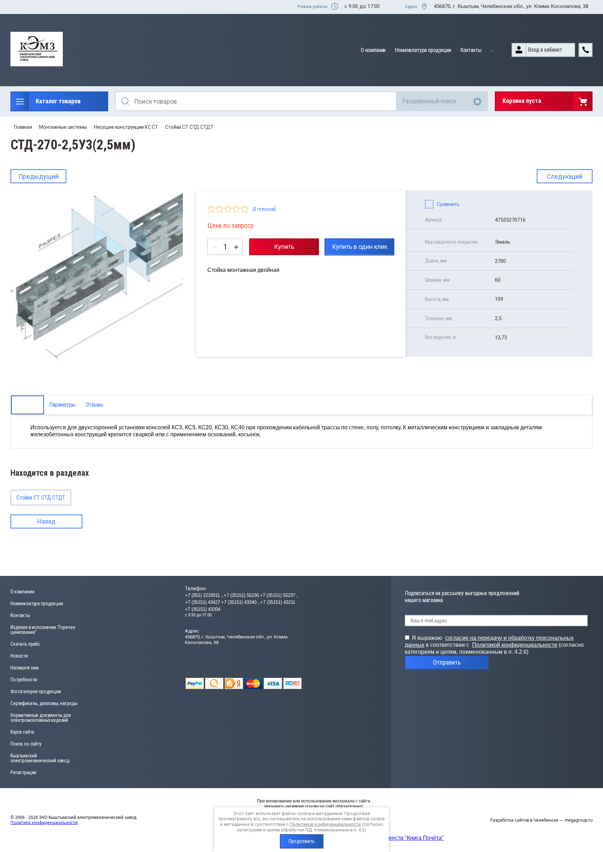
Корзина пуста (521, 100)
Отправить (447, 662)
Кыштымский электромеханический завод (39, 758)
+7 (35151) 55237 (278, 595)
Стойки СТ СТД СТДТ (189, 127)
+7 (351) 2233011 (203, 595)
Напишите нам (24, 667)
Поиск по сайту (26, 743)
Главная (23, 127)
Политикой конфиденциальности (514, 645)
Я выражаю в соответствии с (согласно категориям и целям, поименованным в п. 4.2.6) (494, 645)
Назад (46, 521)
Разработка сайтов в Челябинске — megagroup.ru (541, 820)
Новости (19, 655)
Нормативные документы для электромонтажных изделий (40, 718)
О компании (373, 50)
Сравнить (448, 204)
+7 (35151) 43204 (202, 609)
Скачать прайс (25, 644)
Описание (27, 404)
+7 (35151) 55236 (241, 595)
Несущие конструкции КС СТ (126, 127)
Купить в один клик (359, 246)
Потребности (23, 679)
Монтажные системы (63, 127)
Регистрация (23, 772)
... (491, 49)
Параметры (62, 404)
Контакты (471, 50)
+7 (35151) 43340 (239, 602)
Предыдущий (38, 176)
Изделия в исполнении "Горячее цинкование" (42, 630)
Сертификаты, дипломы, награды (43, 703)
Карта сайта (22, 731)
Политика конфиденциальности (44, 822)
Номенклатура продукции (423, 50)
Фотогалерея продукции (35, 691)
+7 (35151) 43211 (277, 602)
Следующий (564, 176)
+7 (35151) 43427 (202, 602)
